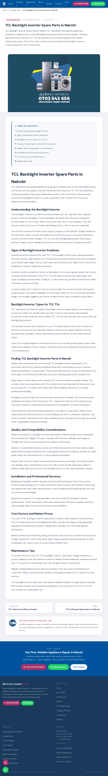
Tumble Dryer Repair (11, 763)
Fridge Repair (8, 736)
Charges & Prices (63, 710)
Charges (102, 772)
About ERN (60, 692)
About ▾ (40, 3)
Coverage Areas (63, 706)
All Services (61, 697)
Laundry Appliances (64, 748)
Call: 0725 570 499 (35, 667)
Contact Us (61, 715)
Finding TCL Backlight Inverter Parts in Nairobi (36, 144)
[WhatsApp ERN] (6, 770)
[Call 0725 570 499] (6, 763)
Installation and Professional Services (33, 153)
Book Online (78, 667)
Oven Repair (8, 745)
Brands (49, 4)
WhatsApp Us (60, 667)
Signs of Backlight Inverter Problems (32, 135)
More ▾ (67, 3)
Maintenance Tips (24, 161)
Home (10, 4)
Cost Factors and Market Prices (30, 157)
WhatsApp (99, 4)
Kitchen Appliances (64, 753)
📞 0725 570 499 (63, 739)
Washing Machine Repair (13, 732)
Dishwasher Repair (10, 750)
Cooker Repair (8, 741)
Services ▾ (19, 3)
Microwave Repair (10, 754)
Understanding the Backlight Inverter (33, 131)
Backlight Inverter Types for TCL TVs (32, 140)
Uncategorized (13, 20)
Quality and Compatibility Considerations (35, 148)
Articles (59, 719)
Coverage (93, 772)
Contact (58, 4)
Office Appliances (63, 757)
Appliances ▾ (30, 3)
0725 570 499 (82, 4)
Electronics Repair (63, 761)
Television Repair (9, 759)
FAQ (86, 772)
